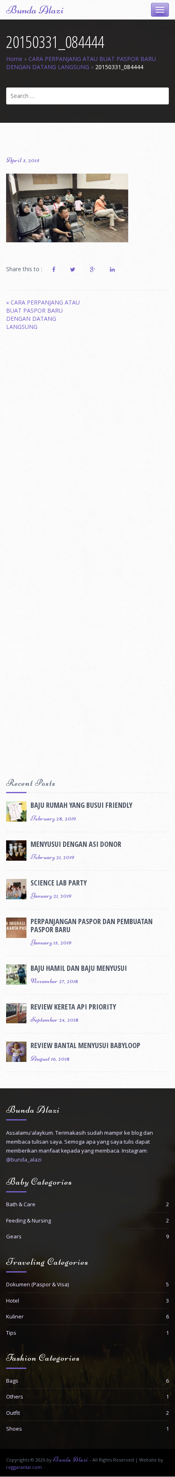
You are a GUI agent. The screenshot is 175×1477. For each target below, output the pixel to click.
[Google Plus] (92, 269)
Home (14, 59)
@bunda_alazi (24, 1159)
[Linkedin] (112, 269)
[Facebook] (53, 269)
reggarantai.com (24, 1467)
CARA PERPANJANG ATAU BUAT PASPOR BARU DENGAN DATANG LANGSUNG (81, 63)
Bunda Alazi (34, 10)
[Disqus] (87, 449)
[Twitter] (72, 269)
